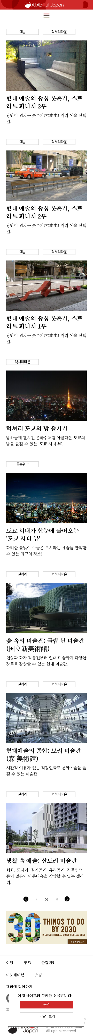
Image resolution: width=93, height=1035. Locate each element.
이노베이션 (15, 975)
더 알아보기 (46, 1016)
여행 (9, 963)
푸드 (27, 963)
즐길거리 (48, 963)
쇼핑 (38, 975)
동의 (46, 1004)
